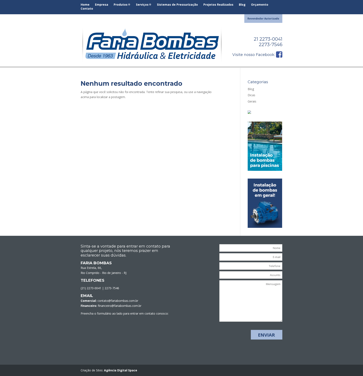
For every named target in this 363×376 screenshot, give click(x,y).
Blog (242, 4)
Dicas (251, 95)
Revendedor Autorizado (263, 18)
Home (85, 4)
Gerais (252, 101)
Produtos (121, 4)
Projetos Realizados (218, 4)
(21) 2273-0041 (91, 288)
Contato (87, 8)
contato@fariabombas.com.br (117, 301)
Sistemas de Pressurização (177, 4)
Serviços (142, 4)
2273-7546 (270, 44)
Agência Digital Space (120, 370)
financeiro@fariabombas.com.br (119, 306)
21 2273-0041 (268, 39)
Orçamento (259, 4)
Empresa (101, 4)
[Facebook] (279, 56)
